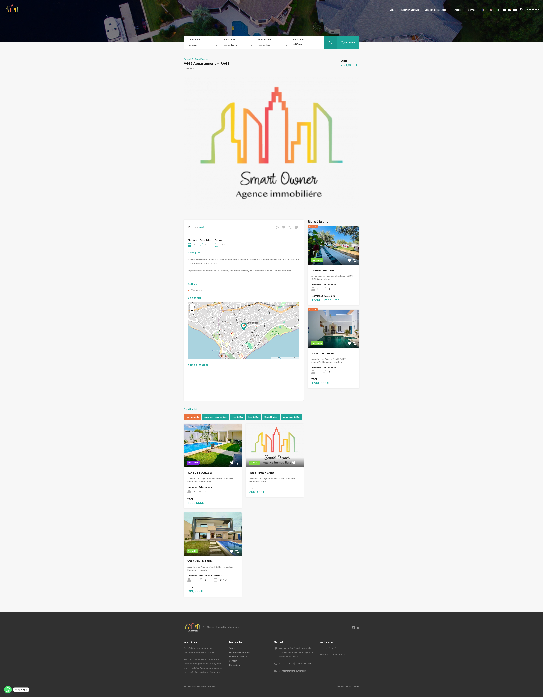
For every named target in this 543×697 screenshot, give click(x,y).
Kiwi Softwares (351, 686)
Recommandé (192, 417)
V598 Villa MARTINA (200, 561)
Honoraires (457, 10)
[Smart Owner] (12, 15)
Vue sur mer (197, 290)
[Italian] (498, 10)
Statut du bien (271, 417)
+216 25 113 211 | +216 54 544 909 (295, 663)
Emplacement (264, 39)
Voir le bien (333, 257)
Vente (393, 10)
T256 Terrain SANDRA (263, 472)
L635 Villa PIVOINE (323, 270)
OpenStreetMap (284, 358)
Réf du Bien (298, 40)
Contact (472, 10)
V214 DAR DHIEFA (322, 353)
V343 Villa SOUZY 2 (199, 472)
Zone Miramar (201, 59)
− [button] (192, 310)
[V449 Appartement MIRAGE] (244, 327)
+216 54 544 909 (531, 10)
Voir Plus (212, 458)
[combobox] (201, 45)
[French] (483, 10)
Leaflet (274, 358)
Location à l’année (410, 10)
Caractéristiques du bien (215, 417)
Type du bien (228, 39)
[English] (491, 10)
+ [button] (192, 306)
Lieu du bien (253, 417)
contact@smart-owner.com (292, 671)
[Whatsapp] (8, 689)
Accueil (187, 59)
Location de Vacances (435, 10)
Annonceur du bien (291, 417)
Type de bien (237, 417)
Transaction (193, 39)
